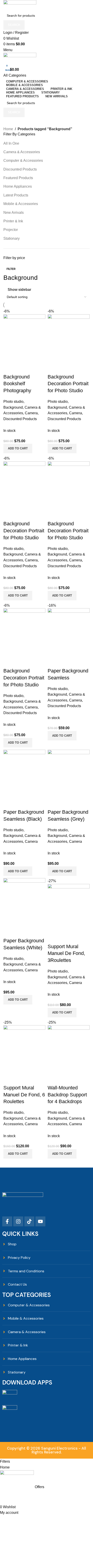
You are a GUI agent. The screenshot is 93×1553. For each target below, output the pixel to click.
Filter (11, 269)
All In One (11, 143)
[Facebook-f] (7, 1221)
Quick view (65, 1078)
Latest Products (15, 195)
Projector (10, 230)
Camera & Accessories (21, 152)
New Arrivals (13, 212)
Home (8, 129)
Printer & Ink (13, 221)
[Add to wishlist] (77, 1078)
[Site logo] (19, 5)
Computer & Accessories (23, 160)
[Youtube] (40, 1221)
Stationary (11, 238)
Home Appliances (17, 186)
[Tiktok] (29, 1221)
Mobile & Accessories (20, 204)
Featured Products (18, 178)
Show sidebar (19, 289)
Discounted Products (20, 169)
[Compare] (53, 1078)
